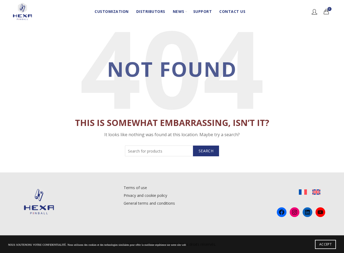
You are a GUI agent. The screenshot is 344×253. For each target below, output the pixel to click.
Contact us (232, 11)
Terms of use (135, 187)
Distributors (150, 11)
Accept (325, 244)
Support (202, 11)
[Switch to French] (303, 192)
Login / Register (314, 12)
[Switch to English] (316, 192)
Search (206, 150)
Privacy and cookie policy (145, 195)
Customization (112, 11)
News (178, 11)
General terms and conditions (149, 203)
